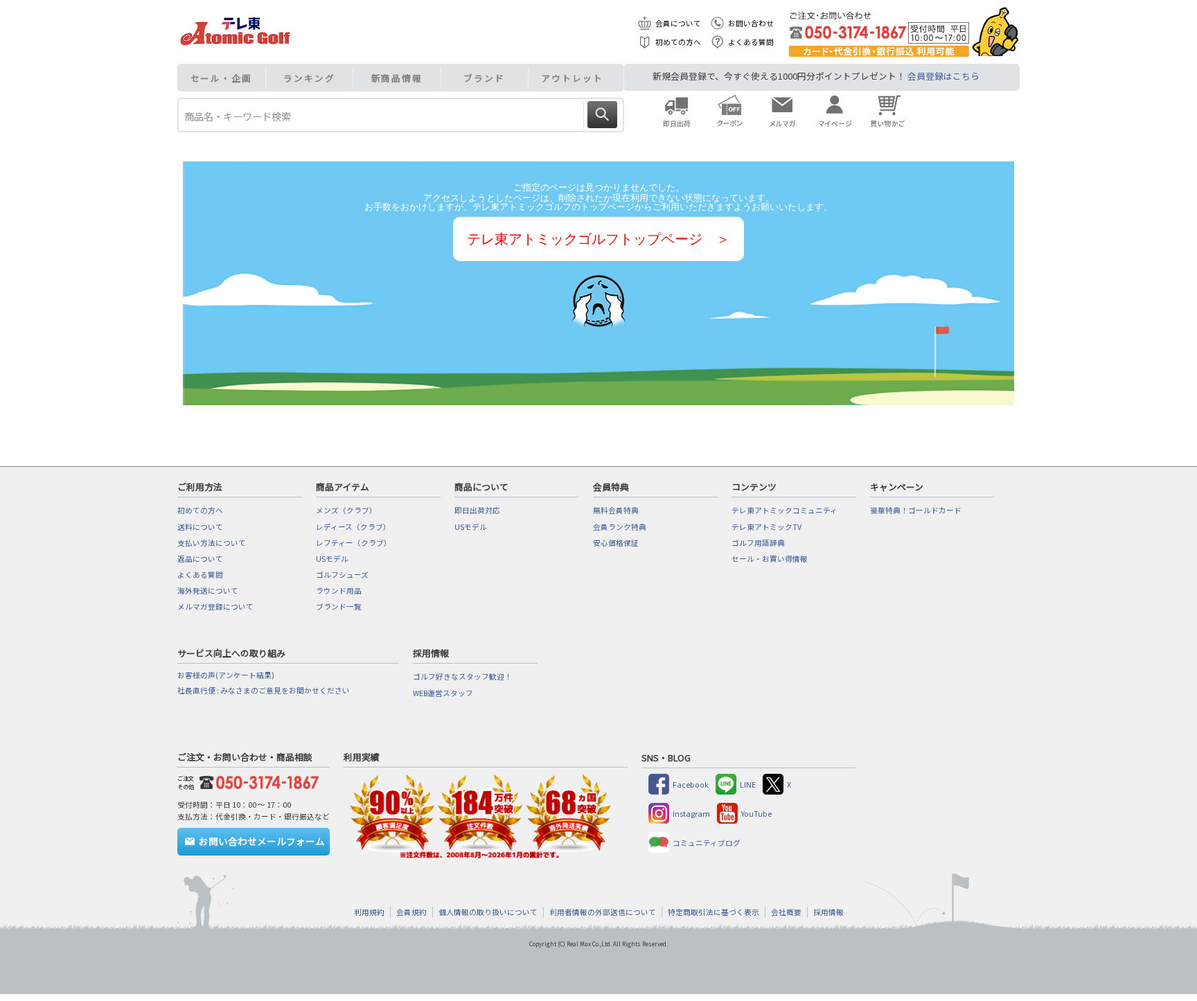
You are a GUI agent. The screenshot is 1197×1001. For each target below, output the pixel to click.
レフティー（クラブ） (353, 543)
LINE (748, 784)
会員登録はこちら (943, 75)
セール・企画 (221, 78)
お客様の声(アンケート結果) (225, 675)
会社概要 (786, 912)
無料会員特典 (616, 510)
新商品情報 (397, 78)
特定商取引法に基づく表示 (713, 912)
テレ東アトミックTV (766, 527)
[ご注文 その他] (256, 780)
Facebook (691, 784)
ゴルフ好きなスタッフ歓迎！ (462, 676)
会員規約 (411, 912)
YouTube (756, 813)
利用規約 (369, 912)
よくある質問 (751, 42)
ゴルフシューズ (342, 574)
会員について (678, 23)
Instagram (691, 813)
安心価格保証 (616, 543)
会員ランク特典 (619, 527)
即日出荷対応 (477, 510)
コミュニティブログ (707, 843)
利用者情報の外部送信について (602, 912)
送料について (200, 527)
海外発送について (207, 590)
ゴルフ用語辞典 (758, 543)
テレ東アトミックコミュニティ (784, 510)
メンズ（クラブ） (346, 510)
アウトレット (572, 78)
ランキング (309, 78)
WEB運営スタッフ (443, 693)
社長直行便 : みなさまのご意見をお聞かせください (263, 690)
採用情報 (828, 912)
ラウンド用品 (339, 590)
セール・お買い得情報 (770, 558)
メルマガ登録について (215, 606)
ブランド (484, 78)
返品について (200, 558)
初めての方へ (678, 42)
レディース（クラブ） (353, 527)
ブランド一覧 (339, 606)
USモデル (332, 558)
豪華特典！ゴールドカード (915, 510)
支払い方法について (211, 543)
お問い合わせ (751, 23)
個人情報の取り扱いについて (488, 912)
